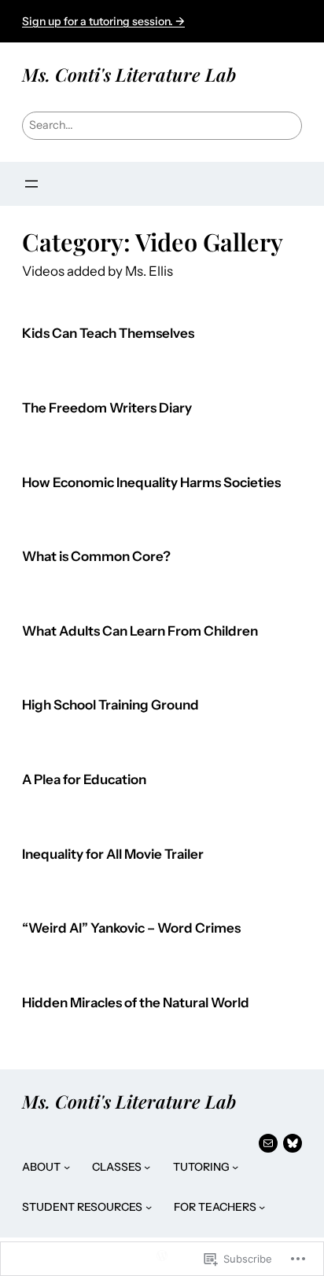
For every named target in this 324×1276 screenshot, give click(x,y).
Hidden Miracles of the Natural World (135, 1003)
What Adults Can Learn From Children (140, 631)
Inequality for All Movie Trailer (113, 854)
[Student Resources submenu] (148, 1207)
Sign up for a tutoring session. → (103, 21)
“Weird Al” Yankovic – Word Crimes (131, 928)
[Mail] (268, 1143)
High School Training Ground (110, 705)
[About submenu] (67, 1167)
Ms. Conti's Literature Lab (129, 74)
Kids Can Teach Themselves (108, 333)
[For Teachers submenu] (262, 1207)
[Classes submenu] (147, 1167)
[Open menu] (31, 183)
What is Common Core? (96, 556)
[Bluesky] (292, 1143)
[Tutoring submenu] (235, 1167)
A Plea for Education (84, 779)
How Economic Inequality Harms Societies (151, 482)
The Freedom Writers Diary (107, 408)
